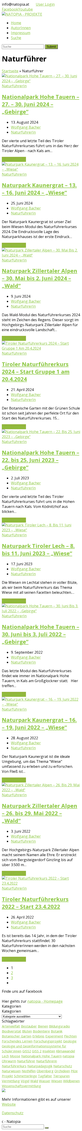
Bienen (43, 1026)
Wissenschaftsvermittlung (21, 1086)
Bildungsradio (59, 1026)
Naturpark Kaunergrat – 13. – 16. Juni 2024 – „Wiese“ (39, 188)
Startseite (10, 70)
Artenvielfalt (11, 1026)
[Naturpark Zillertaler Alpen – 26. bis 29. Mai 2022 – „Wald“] (41, 789)
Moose (15, 1056)
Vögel (25, 1081)
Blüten (27, 1031)
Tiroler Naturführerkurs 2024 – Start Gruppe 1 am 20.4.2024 (35, 371)
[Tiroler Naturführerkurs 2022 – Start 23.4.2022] (41, 883)
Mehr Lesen (14, 159)
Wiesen (56, 1081)
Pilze (74, 1071)
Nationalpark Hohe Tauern (41, 1056)
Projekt (7, 1076)
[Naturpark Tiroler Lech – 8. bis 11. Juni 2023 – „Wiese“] (41, 530)
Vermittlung (11, 1081)
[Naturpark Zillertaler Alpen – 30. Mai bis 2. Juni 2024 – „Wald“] (41, 255)
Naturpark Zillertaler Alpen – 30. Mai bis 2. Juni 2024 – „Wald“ (39, 278)
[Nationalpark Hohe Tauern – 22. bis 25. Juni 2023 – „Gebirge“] (41, 436)
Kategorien (11, 1011)
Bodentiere (41, 1031)
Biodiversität (11, 1031)
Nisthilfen (29, 1071)
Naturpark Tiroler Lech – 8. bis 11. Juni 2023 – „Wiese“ (38, 549)
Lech (5, 1056)
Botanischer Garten (16, 1036)
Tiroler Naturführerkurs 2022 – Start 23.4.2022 (35, 902)
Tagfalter (45, 1076)
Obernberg (45, 1071)
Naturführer (26, 1061)
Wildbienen (71, 1081)
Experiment (54, 1036)
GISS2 (26, 1051)
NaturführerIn (14, 85)
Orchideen (62, 1071)
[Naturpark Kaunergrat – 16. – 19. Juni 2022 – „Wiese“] (41, 704)
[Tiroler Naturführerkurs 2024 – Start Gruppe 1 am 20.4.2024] (41, 348)
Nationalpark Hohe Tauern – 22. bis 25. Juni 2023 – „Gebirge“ (40, 460)
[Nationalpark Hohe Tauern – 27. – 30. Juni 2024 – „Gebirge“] (41, 80)
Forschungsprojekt (47, 1041)
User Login (45, 4)
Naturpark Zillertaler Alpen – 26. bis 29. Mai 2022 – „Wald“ (39, 813)
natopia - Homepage (45, 1001)
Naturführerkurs (14, 1066)
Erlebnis (38, 1036)
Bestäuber (29, 1026)
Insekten (48, 1051)
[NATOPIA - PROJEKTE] (22, 14)
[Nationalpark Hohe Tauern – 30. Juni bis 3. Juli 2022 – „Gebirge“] (41, 610)
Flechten (70, 1036)
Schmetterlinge (25, 1076)
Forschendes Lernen (17, 1041)
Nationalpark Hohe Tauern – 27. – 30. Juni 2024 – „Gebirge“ (40, 104)
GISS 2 (36, 1051)
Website (9, 1104)
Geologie (70, 1041)
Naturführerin (46, 1061)
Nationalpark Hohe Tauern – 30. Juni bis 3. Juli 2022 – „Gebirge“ (40, 634)
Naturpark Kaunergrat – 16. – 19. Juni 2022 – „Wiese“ (39, 723)
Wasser (44, 1081)
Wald (34, 1081)
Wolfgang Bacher (26, 127)
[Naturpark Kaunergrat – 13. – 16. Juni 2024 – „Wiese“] (41, 169)
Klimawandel (65, 1051)
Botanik (56, 1031)
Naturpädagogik (39, 1066)
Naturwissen (11, 1071)
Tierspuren (61, 1076)
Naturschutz (62, 1066)
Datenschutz (12, 1112)
